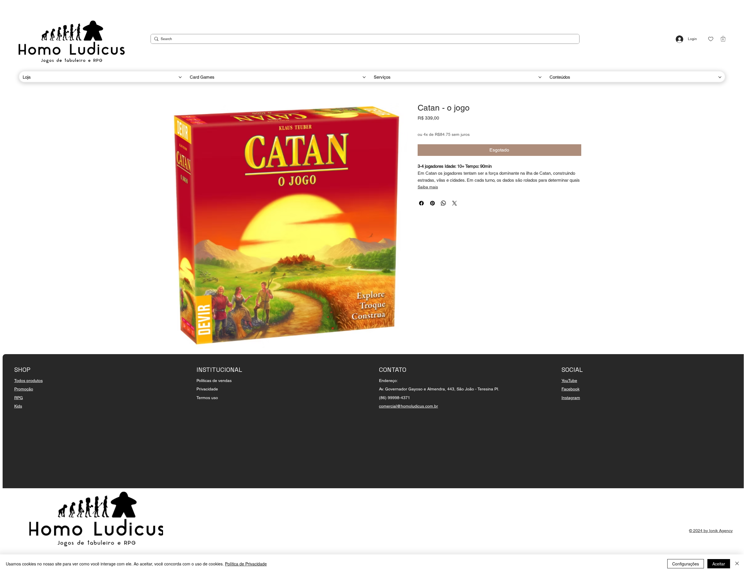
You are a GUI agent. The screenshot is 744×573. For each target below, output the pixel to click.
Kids (18, 406)
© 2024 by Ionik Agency (711, 530)
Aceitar (718, 564)
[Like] (710, 39)
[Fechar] (737, 563)
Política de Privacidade (246, 564)
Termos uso (207, 397)
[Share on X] (454, 203)
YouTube (569, 380)
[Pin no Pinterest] (432, 203)
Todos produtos (28, 380)
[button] (723, 39)
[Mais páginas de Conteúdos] (719, 77)
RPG (18, 397)
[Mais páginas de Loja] (180, 77)
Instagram (570, 397)
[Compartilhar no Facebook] (421, 203)
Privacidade (207, 389)
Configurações (685, 564)
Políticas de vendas (214, 380)
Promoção (23, 389)
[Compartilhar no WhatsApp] (443, 203)
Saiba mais (428, 187)
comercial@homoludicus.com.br (408, 406)
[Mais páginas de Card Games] (364, 77)
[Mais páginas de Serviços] (540, 77)
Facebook (570, 389)
